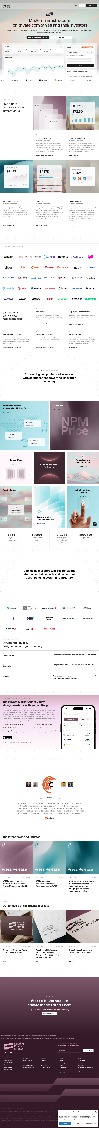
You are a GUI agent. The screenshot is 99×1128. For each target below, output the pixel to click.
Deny (77, 1123)
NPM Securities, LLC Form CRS (85, 1067)
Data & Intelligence (8, 1062)
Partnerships (63, 1067)
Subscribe (87, 1050)
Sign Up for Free (73, 155)
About (61, 1060)
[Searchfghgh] (76, 5)
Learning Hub (44, 1060)
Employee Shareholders (28, 1067)
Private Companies (27, 1060)
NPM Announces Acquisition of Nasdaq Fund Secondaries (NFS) (46, 883)
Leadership (62, 1063)
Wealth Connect (8, 1069)
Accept (65, 1123)
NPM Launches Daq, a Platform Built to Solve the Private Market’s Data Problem (16, 883)
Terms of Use (81, 1060)
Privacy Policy (81, 1063)
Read (4, 895)
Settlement (6, 1072)
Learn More (72, 227)
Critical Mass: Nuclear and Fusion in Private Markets (80, 951)
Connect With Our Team (42, 324)
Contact (62, 1070)
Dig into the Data (7, 225)
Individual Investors (27, 1063)
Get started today (48, 1014)
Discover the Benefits (42, 225)
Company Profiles (45, 1067)
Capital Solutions (8, 1067)
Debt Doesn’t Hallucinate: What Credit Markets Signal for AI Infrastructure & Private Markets (47, 954)
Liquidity (6, 1065)
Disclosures (81, 1065)
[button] (96, 1112)
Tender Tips (44, 1065)
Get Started (90, 6)
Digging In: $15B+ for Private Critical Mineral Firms (15, 951)
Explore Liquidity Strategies (43, 155)
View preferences (91, 1123)
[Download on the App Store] (7, 738)
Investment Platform (8, 1060)
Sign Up (82, 496)
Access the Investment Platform (12, 347)
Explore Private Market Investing (37, 37)
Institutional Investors (28, 1065)
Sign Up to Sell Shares (75, 324)
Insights (43, 1063)
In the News (63, 1072)
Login (81, 6)
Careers (61, 1065)
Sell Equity (61, 37)
